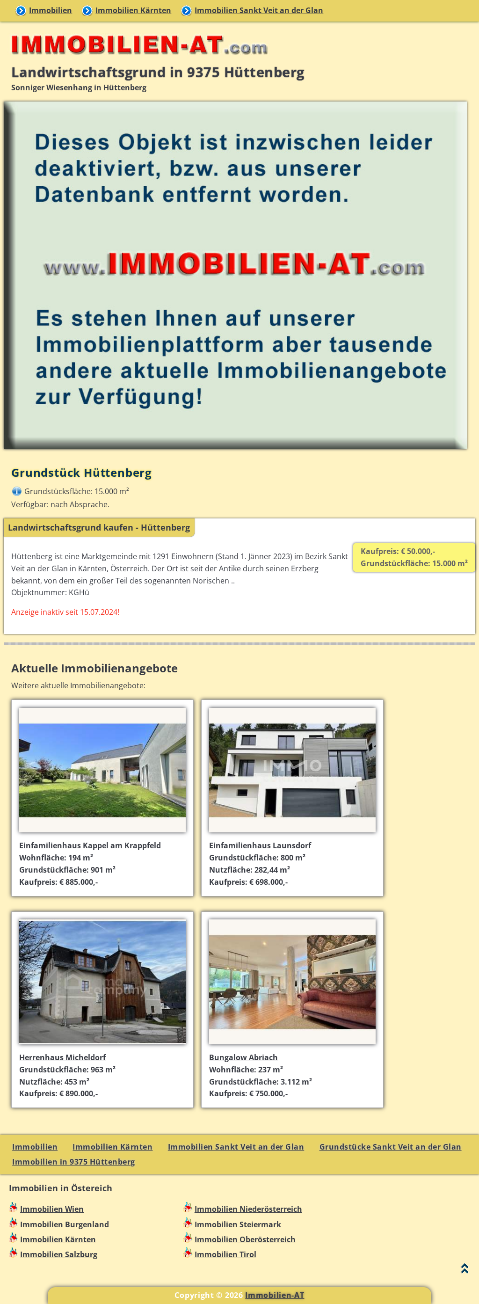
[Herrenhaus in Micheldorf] (102, 1045)
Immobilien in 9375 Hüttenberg (73, 1162)
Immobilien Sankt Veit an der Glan (259, 10)
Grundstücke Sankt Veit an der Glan (390, 1147)
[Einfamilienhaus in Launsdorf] (292, 833)
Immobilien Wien (52, 1209)
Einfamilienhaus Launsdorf (260, 845)
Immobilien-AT (274, 1295)
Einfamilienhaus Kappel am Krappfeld (90, 845)
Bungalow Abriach (243, 1057)
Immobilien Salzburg (58, 1254)
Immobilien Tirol (225, 1254)
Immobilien (50, 10)
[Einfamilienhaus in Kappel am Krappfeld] (102, 833)
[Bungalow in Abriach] (292, 1045)
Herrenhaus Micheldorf (62, 1057)
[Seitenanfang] (465, 1270)
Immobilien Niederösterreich (248, 1209)
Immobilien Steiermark (238, 1224)
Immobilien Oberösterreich (245, 1239)
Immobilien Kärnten (133, 10)
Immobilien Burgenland (64, 1224)
